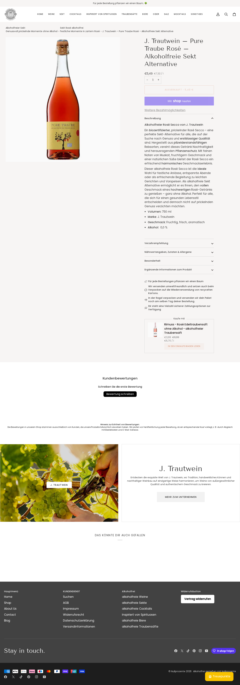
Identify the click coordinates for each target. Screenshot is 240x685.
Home (8, 597)
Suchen (68, 597)
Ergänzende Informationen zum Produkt (168, 269)
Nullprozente (178, 671)
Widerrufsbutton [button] (191, 591)
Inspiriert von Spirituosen (139, 615)
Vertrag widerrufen (197, 599)
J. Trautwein (59, 485)
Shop (7, 603)
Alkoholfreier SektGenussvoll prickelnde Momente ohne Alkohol (31, 29)
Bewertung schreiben (120, 394)
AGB (66, 603)
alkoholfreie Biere (134, 620)
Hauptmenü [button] (11, 591)
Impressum (71, 609)
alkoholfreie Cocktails (137, 609)
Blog (7, 620)
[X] (182, 650)
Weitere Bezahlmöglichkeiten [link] (164, 110)
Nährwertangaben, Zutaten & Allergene (168, 252)
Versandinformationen (79, 627)
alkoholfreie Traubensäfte (140, 627)
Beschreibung (152, 118)
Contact (10, 615)
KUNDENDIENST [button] (71, 591)
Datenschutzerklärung (78, 620)
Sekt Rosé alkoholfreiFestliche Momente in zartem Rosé (80, 29)
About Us (10, 609)
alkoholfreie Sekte (134, 603)
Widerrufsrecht (73, 615)
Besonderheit (152, 260)
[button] (40, 14)
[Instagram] (200, 650)
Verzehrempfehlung (156, 243)
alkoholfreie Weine (135, 597)
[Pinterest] (194, 650)
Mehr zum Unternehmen (181, 497)
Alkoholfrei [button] (128, 591)
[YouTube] (206, 650)
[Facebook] (175, 650)
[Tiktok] (188, 650)
